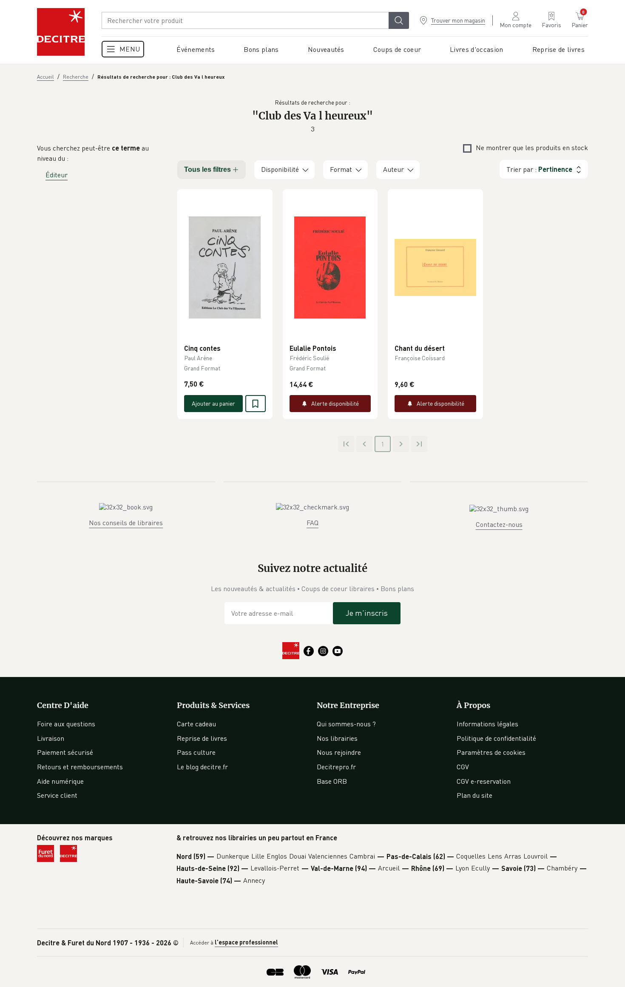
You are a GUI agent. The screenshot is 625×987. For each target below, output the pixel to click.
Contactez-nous (499, 524)
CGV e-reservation (484, 781)
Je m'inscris (367, 612)
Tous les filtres (207, 169)
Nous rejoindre (339, 752)
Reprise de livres (202, 738)
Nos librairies (337, 738)
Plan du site (474, 795)
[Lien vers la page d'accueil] (61, 32)
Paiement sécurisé (65, 752)
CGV (463, 766)
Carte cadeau (196, 724)
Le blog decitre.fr (202, 766)
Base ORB (332, 781)
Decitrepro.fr (336, 766)
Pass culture (196, 752)
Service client (57, 795)
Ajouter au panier (213, 403)
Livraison (50, 738)
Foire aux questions (66, 724)
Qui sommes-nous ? (346, 724)
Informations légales (487, 724)
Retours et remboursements (80, 766)
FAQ (312, 522)
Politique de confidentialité (496, 738)
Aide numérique (60, 781)
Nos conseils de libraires (126, 522)
